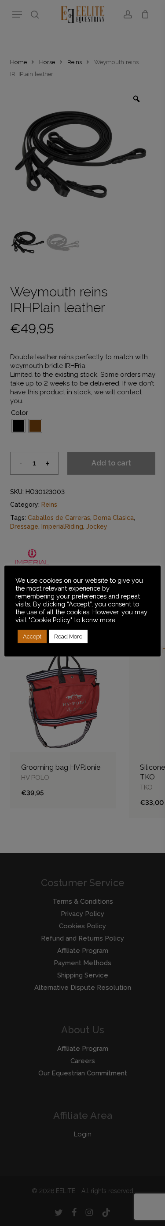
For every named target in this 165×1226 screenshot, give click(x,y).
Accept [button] (32, 636)
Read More (68, 636)
